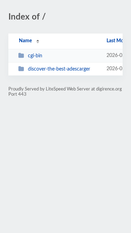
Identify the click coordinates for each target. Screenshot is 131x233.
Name (25, 40)
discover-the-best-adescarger (59, 69)
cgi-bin (35, 55)
